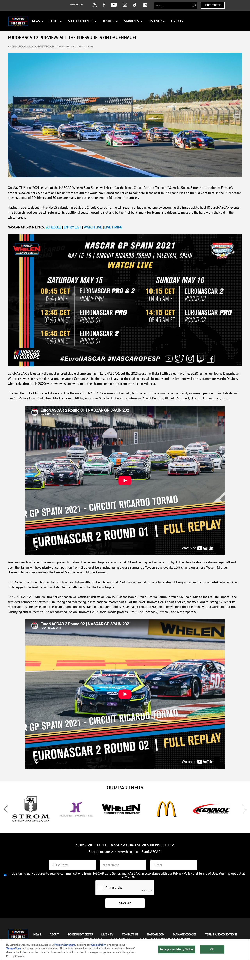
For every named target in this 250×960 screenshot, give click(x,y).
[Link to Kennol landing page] (170, 809)
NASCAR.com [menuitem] (155, 934)
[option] (35, 809)
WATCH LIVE (93, 227)
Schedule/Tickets (80, 20)
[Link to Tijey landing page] (215, 809)
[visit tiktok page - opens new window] (135, 4)
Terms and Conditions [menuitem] (221, 934)
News (36, 20)
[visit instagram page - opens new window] (125, 4)
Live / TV (177, 20)
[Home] (18, 21)
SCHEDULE (53, 227)
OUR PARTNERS (125, 787)
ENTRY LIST (72, 227)
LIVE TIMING (113, 227)
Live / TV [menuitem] (107, 934)
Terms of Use (208, 873)
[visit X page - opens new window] (95, 4)
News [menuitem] (37, 934)
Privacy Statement (64, 944)
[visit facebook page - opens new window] (104, 4)
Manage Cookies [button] (184, 934)
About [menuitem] (54, 934)
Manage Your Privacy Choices (176, 949)
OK (212, 949)
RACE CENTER (213, 5)
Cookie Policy (98, 944)
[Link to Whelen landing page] (80, 809)
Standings (131, 20)
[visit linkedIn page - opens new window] (145, 4)
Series (54, 20)
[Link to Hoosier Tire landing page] (35, 809)
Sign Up (125, 903)
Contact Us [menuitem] (130, 934)
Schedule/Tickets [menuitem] (80, 934)
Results (108, 20)
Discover (155, 20)
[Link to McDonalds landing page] (125, 809)
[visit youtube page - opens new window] (114, 4)
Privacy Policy (182, 873)
